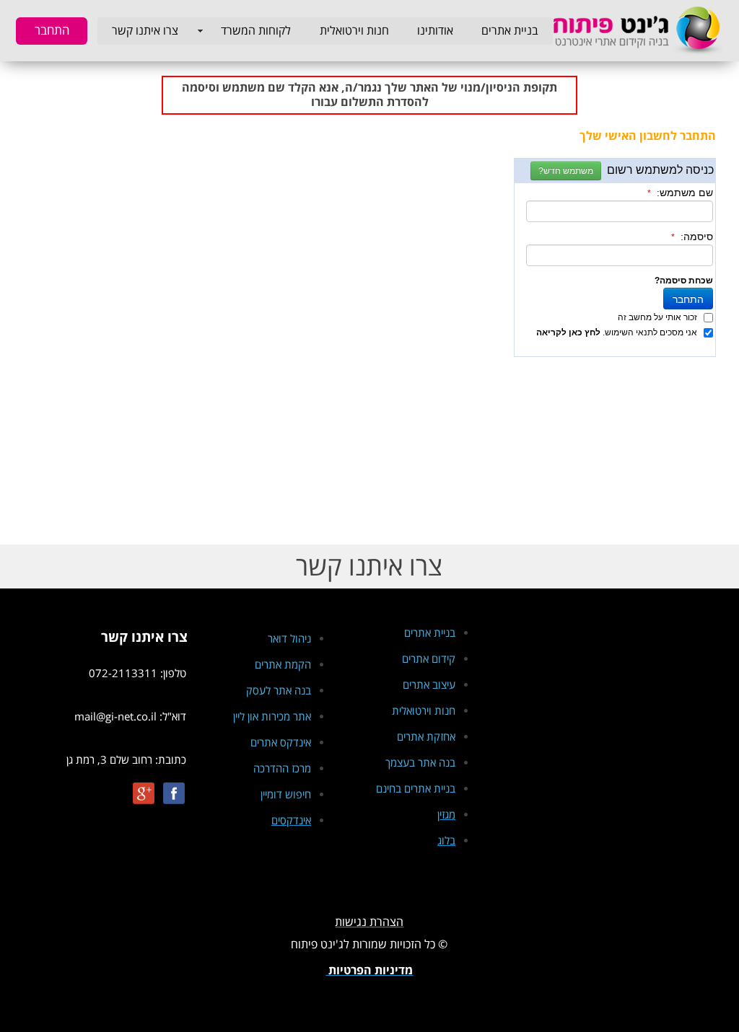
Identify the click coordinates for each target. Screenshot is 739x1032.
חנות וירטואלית (354, 31)
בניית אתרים (509, 31)
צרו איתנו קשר (145, 31)
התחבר (52, 30)
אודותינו (435, 31)
